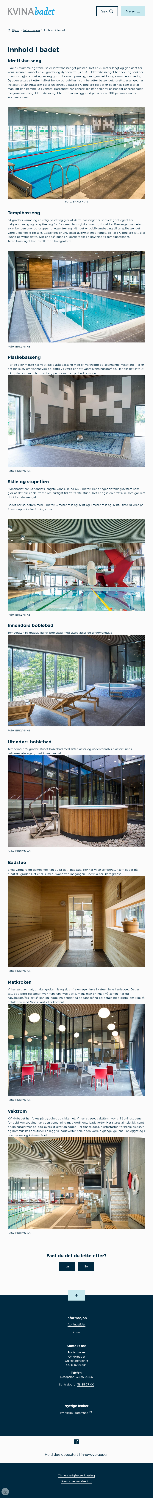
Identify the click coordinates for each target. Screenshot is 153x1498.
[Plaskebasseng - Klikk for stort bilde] (76, 421)
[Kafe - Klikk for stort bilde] (76, 1050)
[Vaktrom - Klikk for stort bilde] (76, 1183)
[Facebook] (76, 1442)
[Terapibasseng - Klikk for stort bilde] (76, 297)
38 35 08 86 (84, 1377)
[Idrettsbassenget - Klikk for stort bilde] (76, 153)
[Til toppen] (76, 1295)
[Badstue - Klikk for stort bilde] (76, 921)
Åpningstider (76, 1324)
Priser (76, 1332)
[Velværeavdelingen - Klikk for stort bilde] (76, 681)
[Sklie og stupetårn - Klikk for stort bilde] (76, 565)
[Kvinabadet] (31, 11)
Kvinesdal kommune (74, 1413)
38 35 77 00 (85, 1384)
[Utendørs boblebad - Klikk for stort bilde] (76, 801)
